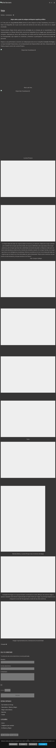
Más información (13, 744)
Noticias (3, 15)
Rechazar (33, 744)
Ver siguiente (14, 735)
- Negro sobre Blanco (6, 710)
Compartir (3, 644)
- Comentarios (8, 15)
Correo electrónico (6, 666)
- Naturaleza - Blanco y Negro (9, 707)
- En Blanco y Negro (6, 728)
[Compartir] (13, 15)
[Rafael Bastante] (5, 2)
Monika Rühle (18, 22)
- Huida (3, 714)
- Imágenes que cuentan (7, 725)
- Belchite (3, 712)
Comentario (4, 672)
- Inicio (3, 723)
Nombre (3, 659)
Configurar (23, 744)
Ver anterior (5, 735)
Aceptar (43, 744)
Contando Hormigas (48, 42)
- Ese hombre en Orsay (7, 705)
